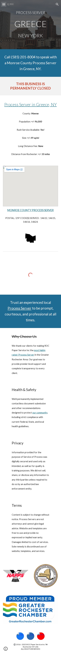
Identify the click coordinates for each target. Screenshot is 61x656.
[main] (30, 12)
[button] (4, 4)
